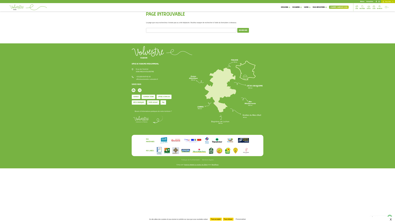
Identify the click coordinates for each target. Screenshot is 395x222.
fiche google (153, 102)
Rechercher (243, 30)
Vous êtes (388, 1)
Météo (362, 1)
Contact (369, 8)
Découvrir (284, 7)
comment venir (148, 97)
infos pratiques (138, 102)
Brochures (362, 8)
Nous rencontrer (319, 7)
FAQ (163, 102)
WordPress (215, 165)
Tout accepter (216, 219)
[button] (386, 7)
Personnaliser (241, 219)
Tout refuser (228, 219)
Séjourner (296, 7)
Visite (356, 8)
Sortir (306, 7)
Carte (373, 8)
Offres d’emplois (164, 97)
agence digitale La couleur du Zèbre (196, 165)
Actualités (369, 1)
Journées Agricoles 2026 (339, 7)
